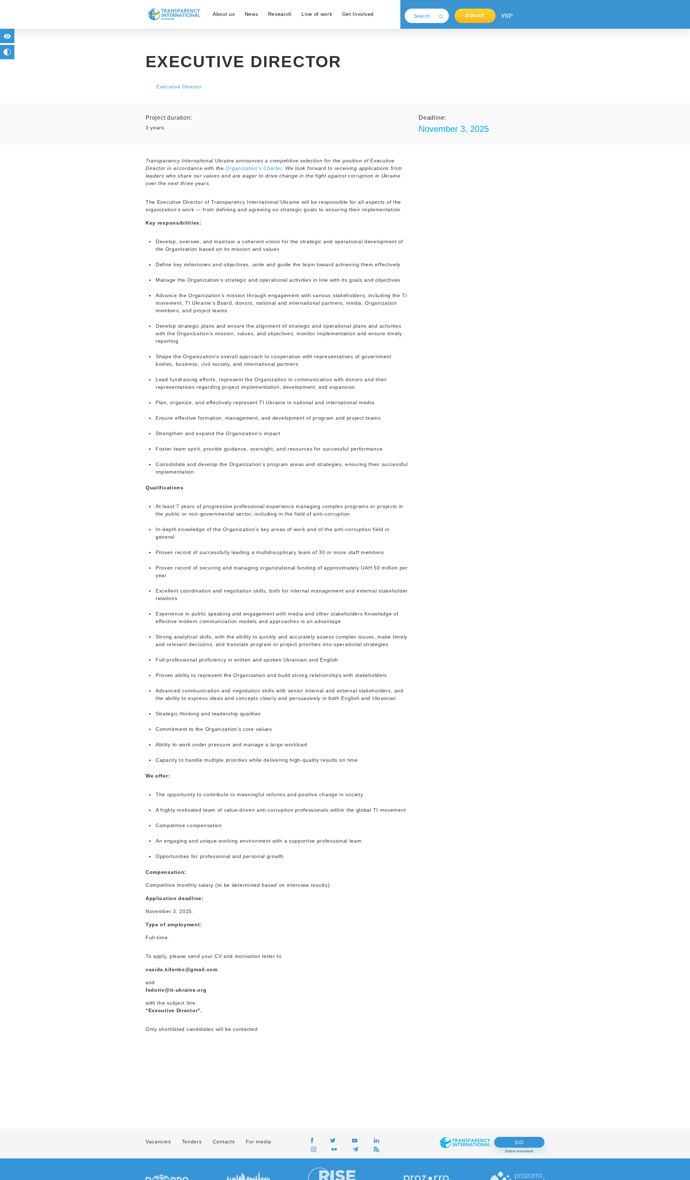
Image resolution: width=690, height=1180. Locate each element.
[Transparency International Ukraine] (174, 14)
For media (258, 1141)
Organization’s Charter (253, 168)
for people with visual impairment (7, 36)
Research (280, 14)
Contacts (224, 1141)
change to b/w (7, 52)
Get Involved (358, 14)
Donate (475, 15)
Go (519, 1142)
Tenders (192, 1141)
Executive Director (179, 86)
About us (224, 14)
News (251, 14)
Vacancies (158, 1141)
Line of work (317, 14)
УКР (506, 15)
